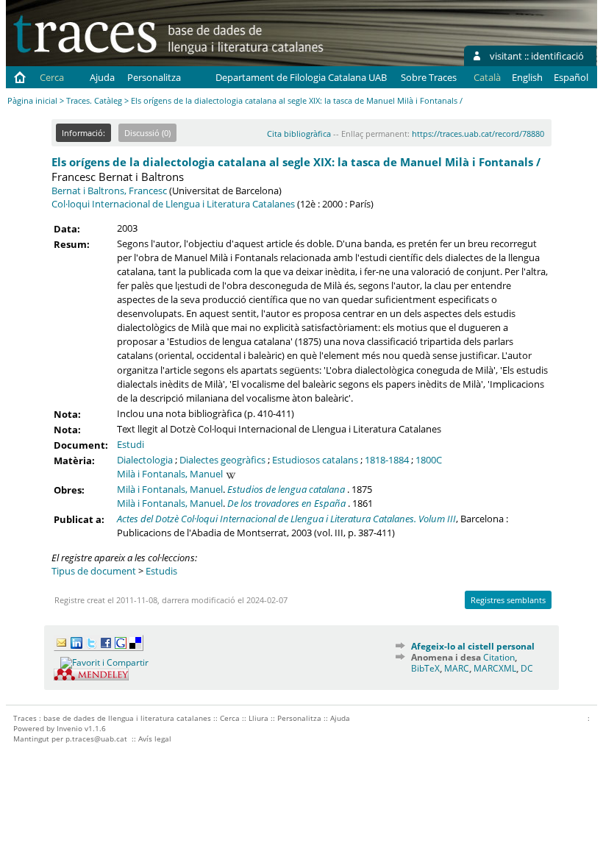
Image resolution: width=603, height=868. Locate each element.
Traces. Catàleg (94, 100)
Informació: (83, 132)
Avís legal (154, 738)
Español (571, 77)
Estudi (130, 444)
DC (527, 668)
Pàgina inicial (32, 100)
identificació (557, 56)
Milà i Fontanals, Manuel (170, 473)
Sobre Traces (429, 77)
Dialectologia (145, 459)
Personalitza (154, 77)
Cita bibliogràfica (299, 133)
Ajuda (102, 77)
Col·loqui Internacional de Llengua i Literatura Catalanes (173, 203)
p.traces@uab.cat (96, 738)
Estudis (161, 570)
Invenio (69, 728)
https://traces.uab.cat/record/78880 (478, 133)
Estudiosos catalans (315, 459)
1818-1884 (387, 459)
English (527, 77)
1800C (428, 459)
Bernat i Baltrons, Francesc (109, 190)
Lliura (258, 718)
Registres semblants (508, 599)
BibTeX (425, 668)
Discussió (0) (147, 132)
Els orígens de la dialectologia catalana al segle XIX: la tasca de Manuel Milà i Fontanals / (295, 161)
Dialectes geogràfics (222, 459)
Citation (499, 657)
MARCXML (495, 668)
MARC (456, 668)
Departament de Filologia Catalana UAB (301, 77)
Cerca (52, 77)
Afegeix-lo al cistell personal (473, 646)
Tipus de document (93, 570)
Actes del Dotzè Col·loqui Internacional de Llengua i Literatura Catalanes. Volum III (286, 518)
